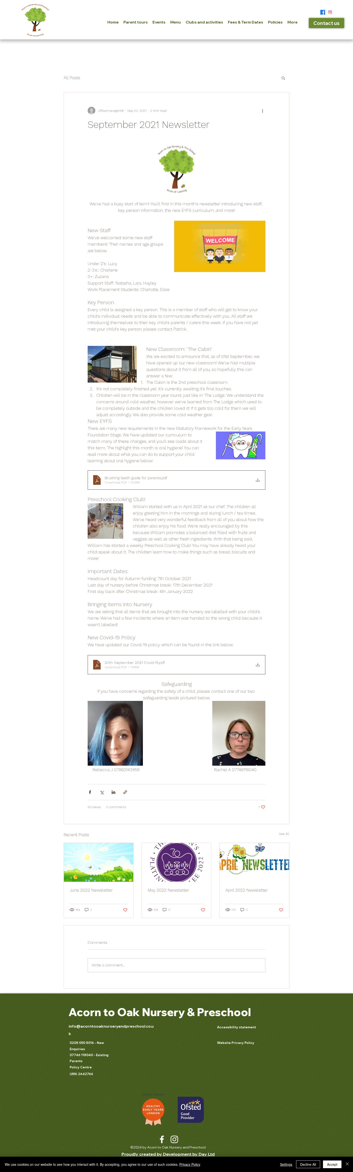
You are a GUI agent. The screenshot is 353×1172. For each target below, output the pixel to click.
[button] (283, 78)
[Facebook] (322, 12)
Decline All (308, 1164)
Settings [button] (286, 1164)
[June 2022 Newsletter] (98, 862)
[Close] (347, 1164)
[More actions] (262, 110)
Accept (332, 1164)
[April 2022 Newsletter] (254, 862)
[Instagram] (330, 12)
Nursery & (168, 1012)
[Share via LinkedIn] (113, 792)
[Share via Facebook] (90, 792)
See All (284, 834)
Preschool (223, 1012)
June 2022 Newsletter (91, 890)
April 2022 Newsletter (246, 890)
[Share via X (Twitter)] (101, 792)
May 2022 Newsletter (168, 890)
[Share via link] (125, 792)
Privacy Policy (189, 1164)
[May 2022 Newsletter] (176, 862)
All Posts (72, 77)
